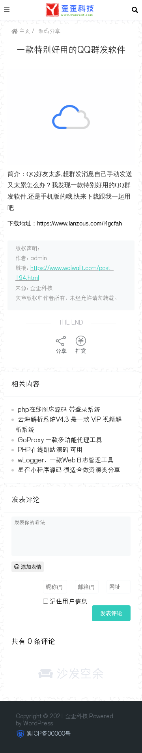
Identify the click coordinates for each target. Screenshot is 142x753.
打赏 (80, 351)
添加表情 (30, 567)
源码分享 (49, 31)
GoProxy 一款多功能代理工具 (60, 440)
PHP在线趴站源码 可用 (50, 450)
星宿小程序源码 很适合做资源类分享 (69, 470)
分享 (61, 351)
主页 (24, 31)
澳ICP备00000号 (49, 733)
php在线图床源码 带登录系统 (59, 409)
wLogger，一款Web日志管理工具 (66, 460)
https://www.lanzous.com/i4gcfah (79, 223)
